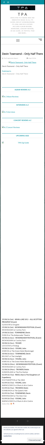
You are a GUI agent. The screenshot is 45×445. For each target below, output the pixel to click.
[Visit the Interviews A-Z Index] (8, 112)
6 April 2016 (32, 58)
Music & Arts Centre (25, 385)
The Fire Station (22, 372)
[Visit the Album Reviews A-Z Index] (10, 97)
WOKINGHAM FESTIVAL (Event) (28, 327)
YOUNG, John (20, 348)
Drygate (16, 325)
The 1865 (21, 380)
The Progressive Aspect (10, 58)
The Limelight (16, 356)
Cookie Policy (8, 436)
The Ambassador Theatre (20, 335)
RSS (11, 403)
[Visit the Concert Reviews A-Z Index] (11, 127)
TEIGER (18, 343)
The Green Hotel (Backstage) (23, 351)
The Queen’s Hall (21, 390)
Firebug (16, 346)
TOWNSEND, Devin (22, 332)
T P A (22, 14)
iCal (13, 403)
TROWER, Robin (22, 369)
